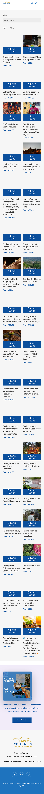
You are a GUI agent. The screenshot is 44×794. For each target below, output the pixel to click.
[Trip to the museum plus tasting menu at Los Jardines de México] (12, 588)
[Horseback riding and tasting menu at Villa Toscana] (32, 151)
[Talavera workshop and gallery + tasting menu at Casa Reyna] (12, 304)
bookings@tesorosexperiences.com (22, 756)
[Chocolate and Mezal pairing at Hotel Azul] (32, 44)
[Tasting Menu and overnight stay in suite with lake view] (32, 376)
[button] (40, 3)
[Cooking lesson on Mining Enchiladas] (32, 79)
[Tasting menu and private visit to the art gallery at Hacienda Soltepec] (12, 413)
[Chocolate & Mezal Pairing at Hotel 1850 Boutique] (12, 44)
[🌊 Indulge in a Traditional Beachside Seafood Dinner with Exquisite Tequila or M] (32, 625)
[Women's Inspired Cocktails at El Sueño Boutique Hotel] (12, 625)
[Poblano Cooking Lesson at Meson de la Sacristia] (12, 231)
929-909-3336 (35, 761)
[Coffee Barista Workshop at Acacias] (12, 79)
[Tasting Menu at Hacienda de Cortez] (32, 451)
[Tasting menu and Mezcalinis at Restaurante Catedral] (12, 376)
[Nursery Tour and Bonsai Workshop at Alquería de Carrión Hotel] (32, 186)
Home (5, 28)
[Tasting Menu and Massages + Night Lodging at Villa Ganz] (32, 339)
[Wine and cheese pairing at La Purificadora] (32, 588)
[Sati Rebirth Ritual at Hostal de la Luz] (32, 266)
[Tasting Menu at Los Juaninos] (32, 486)
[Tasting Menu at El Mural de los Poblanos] (12, 451)
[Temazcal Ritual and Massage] (32, 553)
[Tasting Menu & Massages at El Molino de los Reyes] (32, 304)
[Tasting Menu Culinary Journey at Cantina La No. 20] (12, 553)
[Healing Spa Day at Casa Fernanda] (12, 151)
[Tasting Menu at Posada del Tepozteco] (32, 518)
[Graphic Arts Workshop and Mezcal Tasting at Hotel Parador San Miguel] (32, 111)
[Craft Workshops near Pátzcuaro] (12, 111)
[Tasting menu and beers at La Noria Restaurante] (12, 339)
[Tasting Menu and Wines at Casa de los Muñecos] (32, 413)
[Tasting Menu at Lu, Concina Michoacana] (12, 518)
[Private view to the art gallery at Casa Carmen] (32, 231)
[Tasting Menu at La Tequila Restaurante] (12, 486)
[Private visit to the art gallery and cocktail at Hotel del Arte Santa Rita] (12, 266)
